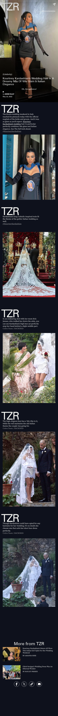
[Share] (16, 684)
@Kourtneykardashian (48, 11)
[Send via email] (39, 684)
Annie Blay (9, 94)
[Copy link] (31, 684)
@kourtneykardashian (12, 131)
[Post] (24, 684)
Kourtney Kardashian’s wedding (17, 122)
